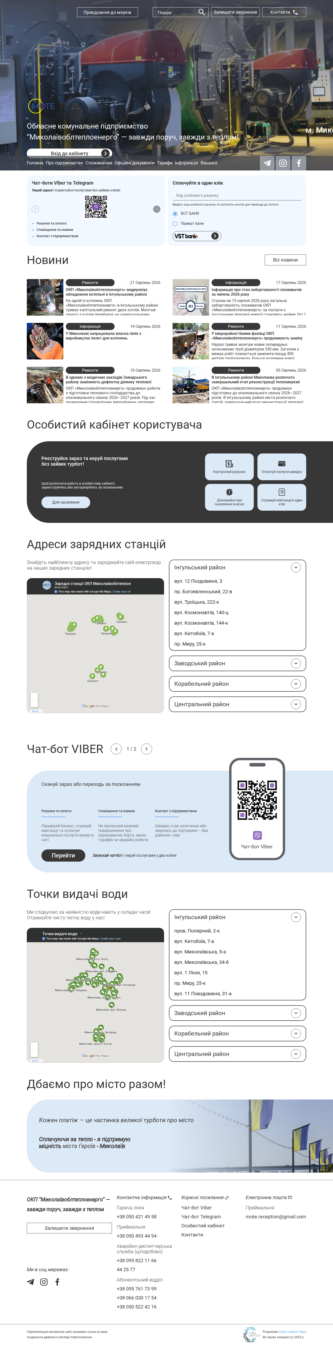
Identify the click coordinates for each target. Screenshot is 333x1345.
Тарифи (164, 162)
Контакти (280, 12)
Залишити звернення (235, 12)
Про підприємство (64, 162)
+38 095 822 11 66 (137, 1260)
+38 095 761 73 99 (137, 1288)
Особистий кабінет (203, 1225)
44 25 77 (126, 1269)
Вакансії (209, 162)
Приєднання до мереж (107, 12)
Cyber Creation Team (292, 1332)
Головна (35, 162)
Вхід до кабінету (69, 153)
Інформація (186, 162)
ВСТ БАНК (189, 213)
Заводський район (199, 663)
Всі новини (285, 260)
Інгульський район (199, 567)
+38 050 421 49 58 (137, 1216)
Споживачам (99, 162)
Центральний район (201, 704)
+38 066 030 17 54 (137, 1297)
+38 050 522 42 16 (137, 1306)
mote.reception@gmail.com (276, 1216)
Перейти (63, 855)
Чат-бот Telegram (201, 1216)
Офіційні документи (135, 162)
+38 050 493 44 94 (137, 1236)
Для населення (65, 502)
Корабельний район (201, 683)
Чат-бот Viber (196, 1207)
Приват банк (192, 223)
